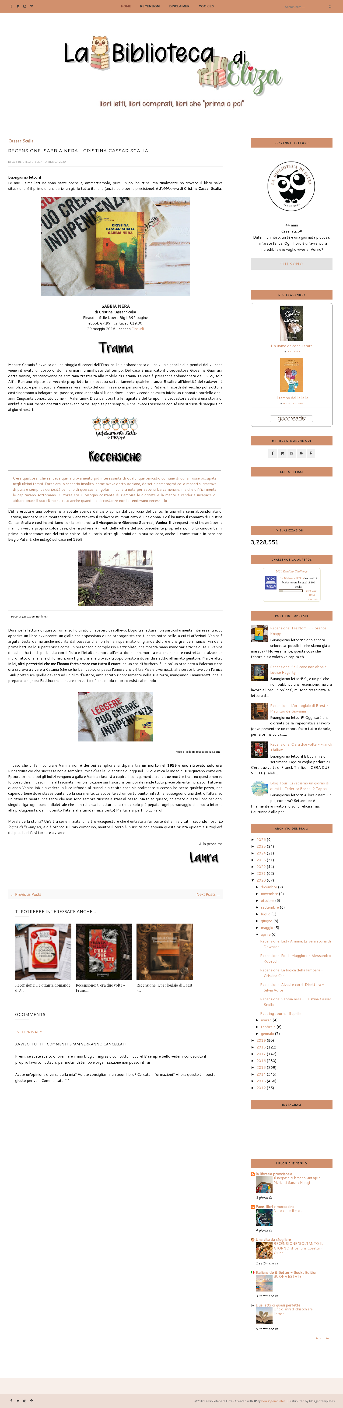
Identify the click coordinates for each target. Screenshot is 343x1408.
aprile (266, 934)
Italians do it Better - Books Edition (286, 1272)
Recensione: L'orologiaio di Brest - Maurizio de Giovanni (299, 708)
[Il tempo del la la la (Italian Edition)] (291, 390)
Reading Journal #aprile (280, 1013)
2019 (261, 1040)
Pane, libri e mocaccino (275, 1206)
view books (313, 599)
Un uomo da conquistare (291, 345)
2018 (261, 1047)
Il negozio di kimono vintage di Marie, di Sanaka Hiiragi (297, 1180)
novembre (269, 893)
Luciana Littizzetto (293, 403)
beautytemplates (273, 1401)
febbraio (268, 1026)
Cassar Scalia (21, 141)
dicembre (269, 886)
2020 (261, 880)
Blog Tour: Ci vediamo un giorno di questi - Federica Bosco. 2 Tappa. (299, 785)
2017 (261, 1053)
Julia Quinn (293, 351)
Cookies (206, 6)
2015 (261, 1067)
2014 (261, 1074)
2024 (261, 853)
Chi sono (291, 263)
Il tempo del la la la (291, 397)
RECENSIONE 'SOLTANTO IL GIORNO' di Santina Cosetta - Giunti (298, 1248)
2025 (261, 846)
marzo (266, 1020)
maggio (267, 927)
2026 (261, 839)
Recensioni (150, 6)
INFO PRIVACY (28, 1031)
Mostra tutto (324, 1338)
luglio (265, 914)
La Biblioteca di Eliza (27, 162)
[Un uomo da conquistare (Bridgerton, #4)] (291, 339)
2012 (261, 1087)
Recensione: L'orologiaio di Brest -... (164, 988)
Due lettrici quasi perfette (278, 1305)
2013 (261, 1080)
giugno (266, 920)
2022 (261, 866)
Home (126, 6)
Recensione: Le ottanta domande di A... (42, 988)
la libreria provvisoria (274, 1173)
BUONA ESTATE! (288, 1276)
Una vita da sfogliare (273, 1239)
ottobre (267, 900)
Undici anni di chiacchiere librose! (293, 1311)
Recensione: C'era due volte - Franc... (100, 988)
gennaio (267, 1033)
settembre (270, 907)
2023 (261, 859)
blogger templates (322, 1401)
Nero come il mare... (289, 1210)
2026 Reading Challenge (292, 571)
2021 (261, 873)
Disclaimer (179, 6)
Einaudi (138, 328)
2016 (261, 1060)
